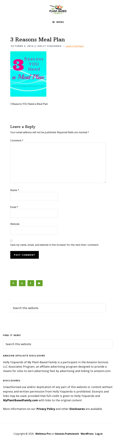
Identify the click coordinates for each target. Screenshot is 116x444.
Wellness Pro (43, 433)
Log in (99, 433)
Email (14, 207)
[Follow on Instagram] (22, 283)
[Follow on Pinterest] (13, 283)
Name (14, 190)
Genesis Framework (67, 433)
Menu (60, 22)
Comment (16, 140)
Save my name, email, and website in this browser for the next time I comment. (54, 244)
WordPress (87, 433)
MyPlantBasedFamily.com (20, 400)
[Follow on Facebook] (30, 283)
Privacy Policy (45, 409)
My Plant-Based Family (58, 9)
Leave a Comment (75, 46)
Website (14, 224)
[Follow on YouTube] (39, 283)
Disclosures (77, 409)
